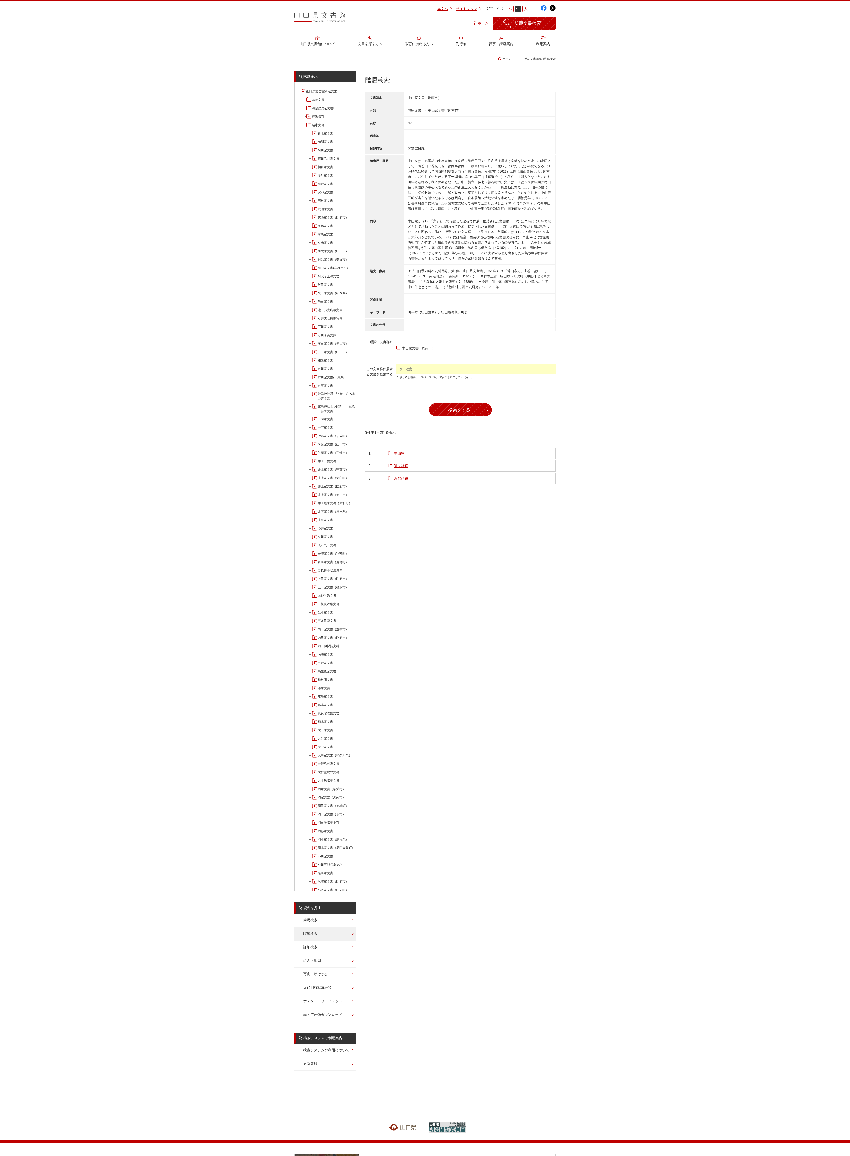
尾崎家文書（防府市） (333, 881)
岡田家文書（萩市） (332, 814)
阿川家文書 (325, 150)
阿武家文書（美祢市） (333, 259)
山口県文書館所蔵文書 (321, 91)
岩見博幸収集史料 (330, 570)
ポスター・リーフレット (322, 1001)
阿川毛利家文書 (328, 158)
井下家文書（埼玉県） (333, 511)
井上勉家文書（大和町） (335, 503)
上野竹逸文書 (327, 595)
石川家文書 (325, 327)
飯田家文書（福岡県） (333, 293)
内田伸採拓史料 (328, 646)
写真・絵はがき (315, 974)
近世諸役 (401, 466)
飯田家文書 (325, 285)
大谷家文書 (325, 738)
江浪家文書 (325, 696)
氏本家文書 (325, 612)
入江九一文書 (327, 545)
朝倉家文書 (325, 167)
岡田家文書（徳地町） (333, 806)
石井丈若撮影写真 (330, 318)
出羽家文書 (325, 419)
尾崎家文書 (325, 873)
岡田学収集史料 (328, 822)
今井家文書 (325, 528)
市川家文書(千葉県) (331, 377)
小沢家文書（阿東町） (333, 890)
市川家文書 (325, 369)
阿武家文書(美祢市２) (333, 268)
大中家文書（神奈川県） (335, 755)
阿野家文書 (325, 184)
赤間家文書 (325, 142)
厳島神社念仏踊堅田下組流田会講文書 (336, 408)
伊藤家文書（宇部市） (333, 452)
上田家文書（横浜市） (333, 587)
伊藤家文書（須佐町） (333, 436)
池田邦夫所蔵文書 (330, 310)
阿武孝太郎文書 (328, 276)
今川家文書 (325, 537)
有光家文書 (325, 242)
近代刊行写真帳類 (317, 987)
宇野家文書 (325, 663)
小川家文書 (325, 856)
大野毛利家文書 (328, 764)
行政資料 (318, 116)
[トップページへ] (319, 18)
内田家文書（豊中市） (333, 629)
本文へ (442, 9)
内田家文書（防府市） (333, 637)
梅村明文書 (325, 679)
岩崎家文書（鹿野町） (333, 562)
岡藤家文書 (325, 831)
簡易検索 (310, 920)
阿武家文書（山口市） (333, 251)
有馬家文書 (325, 234)
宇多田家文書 (327, 621)
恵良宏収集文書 (328, 713)
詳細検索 (310, 947)
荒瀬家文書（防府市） (333, 217)
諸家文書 (318, 125)
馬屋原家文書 (327, 671)
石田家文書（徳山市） (333, 343)
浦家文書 (324, 688)
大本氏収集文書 (328, 780)
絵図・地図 (312, 960)
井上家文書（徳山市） (333, 494)
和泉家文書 (325, 360)
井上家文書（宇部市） (333, 469)
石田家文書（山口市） (333, 352)
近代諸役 (401, 478)
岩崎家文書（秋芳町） (333, 553)
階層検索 (310, 933)
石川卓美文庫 (327, 335)
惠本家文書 (325, 705)
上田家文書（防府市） (333, 579)
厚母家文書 (325, 175)
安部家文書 (325, 192)
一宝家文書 (325, 427)
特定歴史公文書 (323, 108)
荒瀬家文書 (325, 209)
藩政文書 (318, 100)
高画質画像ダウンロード (322, 1014)
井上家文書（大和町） (333, 478)
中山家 (399, 453)
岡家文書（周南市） (332, 797)
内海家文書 (325, 654)
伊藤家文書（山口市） (333, 444)
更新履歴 (310, 1064)
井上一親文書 (327, 461)
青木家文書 (325, 133)
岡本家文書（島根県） (333, 839)
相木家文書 (325, 721)
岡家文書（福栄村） (332, 789)
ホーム (483, 23)
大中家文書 (325, 747)
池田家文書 (325, 301)
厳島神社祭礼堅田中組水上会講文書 (336, 396)
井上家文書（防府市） (333, 486)
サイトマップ (466, 9)
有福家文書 (325, 226)
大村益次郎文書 (328, 772)
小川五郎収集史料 (330, 864)
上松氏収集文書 (328, 604)
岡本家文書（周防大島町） (336, 848)
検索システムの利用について (326, 1050)
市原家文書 (325, 385)
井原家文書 (325, 520)
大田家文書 (325, 730)
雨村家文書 (325, 200)
